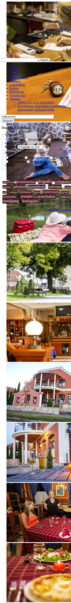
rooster (27, 196)
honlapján (30, 201)
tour (4, 192)
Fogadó (14, 74)
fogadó (45, 181)
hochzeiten (9, 196)
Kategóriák (16, 157)
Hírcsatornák (17, 161)
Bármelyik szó (37, 139)
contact (67, 187)
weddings (13, 192)
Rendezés (11, 146)
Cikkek (58, 157)
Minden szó (16, 139)
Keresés (8, 120)
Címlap (14, 67)
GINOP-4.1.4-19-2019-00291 (36, 102)
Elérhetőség (16, 91)
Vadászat (15, 81)
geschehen (65, 192)
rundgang (11, 200)
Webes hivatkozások (43, 161)
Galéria (14, 88)
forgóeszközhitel (8, 182)
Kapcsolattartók (38, 157)
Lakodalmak (17, 84)
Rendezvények (18, 77)
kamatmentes (26, 182)
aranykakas (46, 196)
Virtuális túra (17, 95)
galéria (6, 186)
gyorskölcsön (37, 186)
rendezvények (50, 192)
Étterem (14, 70)
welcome (55, 187)
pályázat (19, 187)
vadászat (64, 196)
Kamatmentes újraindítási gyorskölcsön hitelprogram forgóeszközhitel (41, 107)
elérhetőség (26, 192)
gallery (37, 192)
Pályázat (14, 99)
